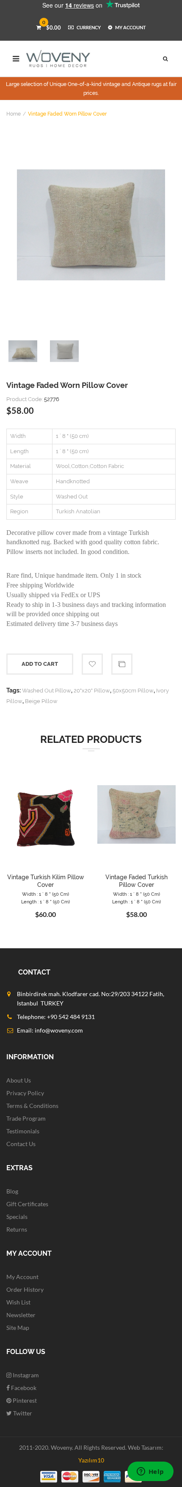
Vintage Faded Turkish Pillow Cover (136, 881)
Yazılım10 (91, 1460)
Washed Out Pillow (46, 690)
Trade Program (26, 1118)
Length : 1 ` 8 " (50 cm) (45, 902)
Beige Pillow (41, 701)
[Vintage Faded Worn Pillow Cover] (91, 225)
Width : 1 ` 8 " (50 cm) (45, 894)
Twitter (22, 1413)
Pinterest (24, 1400)
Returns (16, 1229)
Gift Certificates (27, 1203)
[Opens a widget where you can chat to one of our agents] (150, 1472)
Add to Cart (40, 664)
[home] (58, 59)
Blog (12, 1191)
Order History (25, 1289)
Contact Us (21, 1143)
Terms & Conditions (32, 1105)
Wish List (18, 1302)
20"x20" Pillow (92, 690)
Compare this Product (121, 664)
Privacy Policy (25, 1093)
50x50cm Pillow (133, 690)
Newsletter (21, 1314)
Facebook (23, 1387)
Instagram (25, 1375)
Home (13, 114)
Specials (17, 1216)
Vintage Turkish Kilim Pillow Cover (45, 881)
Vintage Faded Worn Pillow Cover (67, 114)
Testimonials (22, 1131)
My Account (22, 1276)
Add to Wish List (92, 664)
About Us (18, 1080)
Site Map (17, 1327)
